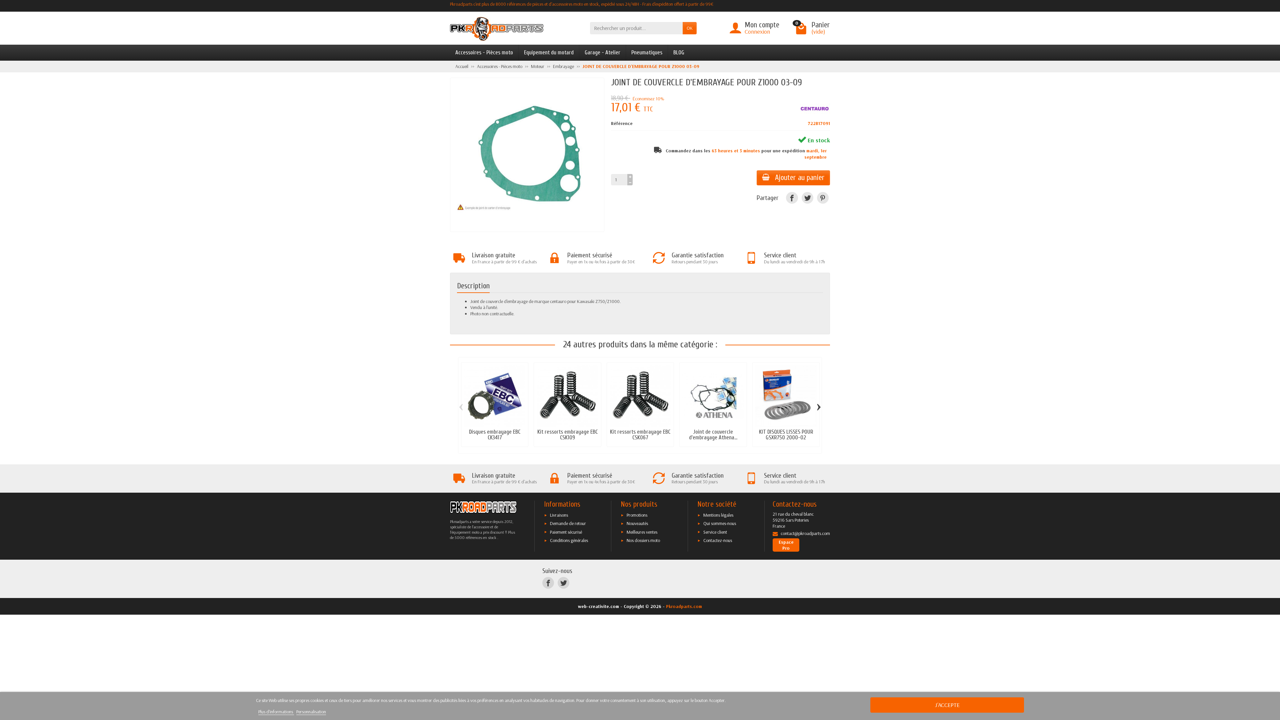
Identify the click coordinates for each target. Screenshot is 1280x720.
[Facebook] (792, 198)
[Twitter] (807, 198)
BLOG (678, 52)
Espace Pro (786, 545)
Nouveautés (637, 523)
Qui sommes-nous (719, 523)
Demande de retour (568, 523)
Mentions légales (718, 515)
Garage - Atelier (602, 52)
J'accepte (947, 705)
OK (690, 28)
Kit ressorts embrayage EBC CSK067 (640, 435)
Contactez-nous (717, 540)
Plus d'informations (276, 712)
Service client (715, 532)
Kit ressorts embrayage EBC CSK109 (567, 435)
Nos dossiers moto (643, 540)
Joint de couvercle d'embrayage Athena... (713, 435)
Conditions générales (569, 540)
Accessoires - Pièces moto (484, 52)
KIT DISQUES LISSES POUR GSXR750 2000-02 (786, 435)
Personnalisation (311, 712)
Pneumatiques (646, 52)
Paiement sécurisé (566, 532)
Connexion (757, 31)
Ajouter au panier (800, 177)
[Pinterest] (823, 198)
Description (473, 286)
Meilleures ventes (642, 532)
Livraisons (559, 515)
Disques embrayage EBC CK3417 (494, 435)
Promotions (637, 515)
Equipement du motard (549, 52)
